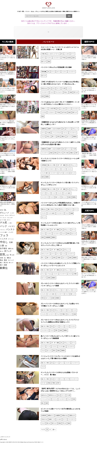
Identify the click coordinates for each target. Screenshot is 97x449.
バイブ (67, 379)
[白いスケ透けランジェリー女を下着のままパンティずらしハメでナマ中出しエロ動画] (89, 99)
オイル (7, 215)
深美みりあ (65, 415)
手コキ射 (66, 152)
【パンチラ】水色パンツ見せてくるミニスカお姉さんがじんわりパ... (7, 90)
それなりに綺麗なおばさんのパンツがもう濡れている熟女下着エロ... (88, 57)
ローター (43, 383)
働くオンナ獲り (52, 165)
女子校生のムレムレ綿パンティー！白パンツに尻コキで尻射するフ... (88, 187)
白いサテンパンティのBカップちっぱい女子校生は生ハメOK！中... (88, 90)
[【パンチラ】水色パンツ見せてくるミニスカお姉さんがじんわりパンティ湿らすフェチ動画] (8, 82)
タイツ (43, 57)
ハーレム (49, 273)
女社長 (69, 57)
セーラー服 (3, 220)
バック (69, 88)
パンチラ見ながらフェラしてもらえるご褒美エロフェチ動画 (88, 204)
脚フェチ (43, 61)
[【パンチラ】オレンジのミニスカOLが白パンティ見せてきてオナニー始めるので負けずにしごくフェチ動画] (89, 164)
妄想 (69, 112)
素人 (42, 403)
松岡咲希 (43, 415)
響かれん (43, 209)
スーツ (72, 53)
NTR (1, 210)
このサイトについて (5, 436)
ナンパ (58, 169)
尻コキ (48, 423)
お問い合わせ (3, 439)
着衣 (69, 423)
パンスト (49, 57)
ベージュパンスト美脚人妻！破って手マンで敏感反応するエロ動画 (7, 122)
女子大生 (64, 112)
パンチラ (10, 232)
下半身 (63, 57)
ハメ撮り (10, 223)
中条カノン (44, 108)
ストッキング (3, 217)
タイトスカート (51, 169)
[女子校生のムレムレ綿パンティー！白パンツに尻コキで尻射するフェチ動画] (89, 180)
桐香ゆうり (51, 415)
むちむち (2, 215)
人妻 (2, 245)
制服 (6, 245)
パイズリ (11, 226)
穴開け (59, 257)
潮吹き (63, 136)
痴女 (5, 260)
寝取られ (10, 248)
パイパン (65, 132)
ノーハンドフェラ (56, 132)
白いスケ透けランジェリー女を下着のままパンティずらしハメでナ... (88, 106)
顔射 (42, 177)
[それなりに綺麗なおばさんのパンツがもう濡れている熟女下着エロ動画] (89, 50)
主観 (71, 92)
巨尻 (42, 96)
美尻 (47, 403)
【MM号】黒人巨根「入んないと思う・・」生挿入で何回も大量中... (88, 155)
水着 (1, 258)
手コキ (60, 152)
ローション (11, 239)
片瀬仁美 (43, 53)
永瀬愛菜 (58, 415)
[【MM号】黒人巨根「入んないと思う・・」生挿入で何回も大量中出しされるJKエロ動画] (89, 147)
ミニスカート (51, 112)
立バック (69, 136)
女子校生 (3, 248)
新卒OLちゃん (52, 395)
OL (62, 53)
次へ (54, 429)
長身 (49, 61)
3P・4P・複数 (61, 165)
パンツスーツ (56, 57)
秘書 (72, 213)
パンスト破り (44, 173)
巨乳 (58, 136)
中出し (66, 92)
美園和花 (43, 128)
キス (53, 88)
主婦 (11, 242)
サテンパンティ (45, 253)
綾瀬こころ (52, 419)
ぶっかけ (67, 53)
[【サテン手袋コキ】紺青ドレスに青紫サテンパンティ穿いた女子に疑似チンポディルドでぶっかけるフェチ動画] (89, 131)
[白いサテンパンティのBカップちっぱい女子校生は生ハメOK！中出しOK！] (89, 82)
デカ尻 (63, 88)
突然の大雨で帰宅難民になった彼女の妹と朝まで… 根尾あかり (7, 204)
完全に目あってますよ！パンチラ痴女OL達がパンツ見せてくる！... (89, 73)
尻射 (51, 152)
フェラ (52, 92)
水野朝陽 (43, 165)
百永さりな (44, 419)
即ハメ (54, 136)
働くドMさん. (51, 209)
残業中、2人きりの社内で (54, 128)
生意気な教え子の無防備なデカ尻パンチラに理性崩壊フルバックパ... (88, 122)
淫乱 (5, 258)
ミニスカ (43, 112)
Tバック (68, 128)
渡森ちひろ (72, 415)
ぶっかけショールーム (53, 53)
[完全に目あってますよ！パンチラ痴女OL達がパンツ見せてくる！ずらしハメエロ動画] (89, 66)
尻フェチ (43, 75)
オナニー (70, 209)
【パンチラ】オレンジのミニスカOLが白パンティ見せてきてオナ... (89, 171)
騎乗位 (47, 96)
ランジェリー (59, 92)
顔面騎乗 (48, 237)
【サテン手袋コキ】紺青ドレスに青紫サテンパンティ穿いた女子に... (88, 138)
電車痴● (43, 71)
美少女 (6, 262)
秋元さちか (44, 88)
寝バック (58, 197)
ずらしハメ (75, 128)
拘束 (49, 383)
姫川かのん (44, 395)
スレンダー (10, 217)
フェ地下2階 (52, 108)
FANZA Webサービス (38, 442)
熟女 (74, 57)
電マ (77, 152)
